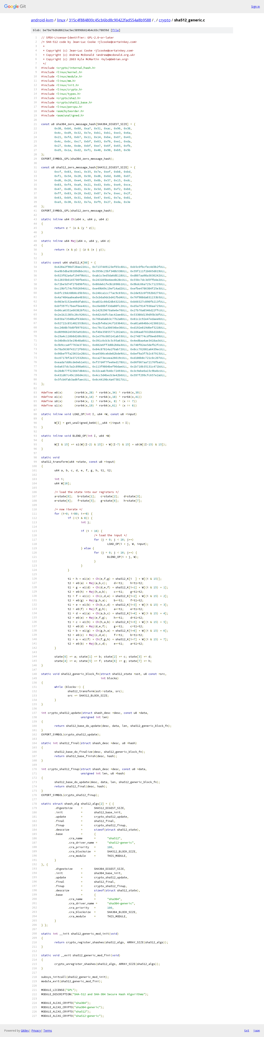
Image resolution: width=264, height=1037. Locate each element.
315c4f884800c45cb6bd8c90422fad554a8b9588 (110, 20)
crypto (165, 20)
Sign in (255, 6)
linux (61, 20)
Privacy (36, 1030)
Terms (47, 1030)
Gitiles (25, 1030)
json (256, 1030)
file (115, 30)
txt (246, 1030)
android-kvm (42, 20)
